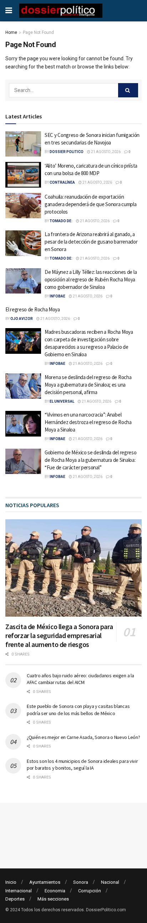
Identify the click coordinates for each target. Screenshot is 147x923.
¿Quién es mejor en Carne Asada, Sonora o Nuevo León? (83, 737)
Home (11, 32)
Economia (55, 890)
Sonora (80, 882)
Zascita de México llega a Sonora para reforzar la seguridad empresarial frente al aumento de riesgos (59, 635)
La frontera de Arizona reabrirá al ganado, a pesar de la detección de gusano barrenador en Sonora (91, 242)
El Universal (62, 401)
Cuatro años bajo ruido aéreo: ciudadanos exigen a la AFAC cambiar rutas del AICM (80, 679)
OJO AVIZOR (21, 319)
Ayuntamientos (44, 882)
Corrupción (89, 890)
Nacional (110, 882)
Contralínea (62, 182)
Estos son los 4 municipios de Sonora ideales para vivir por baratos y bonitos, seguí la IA (82, 764)
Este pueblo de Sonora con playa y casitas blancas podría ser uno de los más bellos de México (78, 710)
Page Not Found (38, 32)
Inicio (10, 882)
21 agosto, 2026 (105, 152)
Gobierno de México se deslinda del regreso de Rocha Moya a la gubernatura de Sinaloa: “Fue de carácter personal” (90, 460)
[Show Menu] (8, 10)
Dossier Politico (66, 152)
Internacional (18, 890)
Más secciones (53, 899)
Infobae (57, 296)
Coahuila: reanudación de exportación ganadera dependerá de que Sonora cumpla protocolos (90, 204)
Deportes (15, 899)
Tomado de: (61, 221)
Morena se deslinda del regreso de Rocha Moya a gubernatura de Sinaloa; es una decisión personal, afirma (88, 385)
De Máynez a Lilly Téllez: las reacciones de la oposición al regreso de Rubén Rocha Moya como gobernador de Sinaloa (91, 279)
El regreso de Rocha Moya (32, 309)
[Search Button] (128, 90)
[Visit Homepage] (60, 11)
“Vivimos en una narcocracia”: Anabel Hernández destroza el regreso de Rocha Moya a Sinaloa (88, 422)
